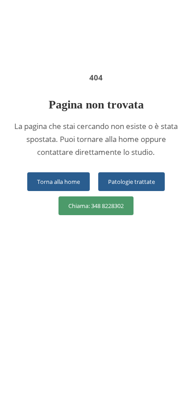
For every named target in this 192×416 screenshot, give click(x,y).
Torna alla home (58, 182)
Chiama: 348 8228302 (96, 206)
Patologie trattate (131, 182)
